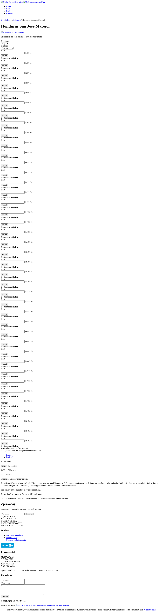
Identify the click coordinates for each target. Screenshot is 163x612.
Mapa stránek (11, 538)
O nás (8, 11)
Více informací (150, 610)
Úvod (8, 6)
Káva (8, 9)
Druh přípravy (12, 457)
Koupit (4, 56)
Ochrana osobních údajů (16, 540)
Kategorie (17, 20)
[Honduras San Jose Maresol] (13, 32)
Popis (8, 455)
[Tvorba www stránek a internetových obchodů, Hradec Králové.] (43, 605)
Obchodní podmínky (14, 535)
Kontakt (9, 13)
